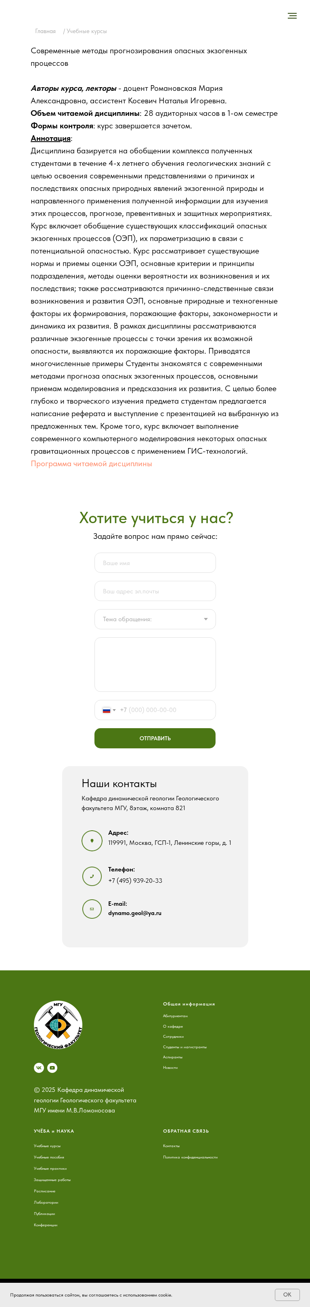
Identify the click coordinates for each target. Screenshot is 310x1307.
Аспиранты (172, 1056)
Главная (45, 31)
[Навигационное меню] (292, 16)
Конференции (45, 1224)
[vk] (39, 1068)
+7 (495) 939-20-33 (135, 880)
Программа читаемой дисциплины (91, 463)
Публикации (44, 1213)
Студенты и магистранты (185, 1046)
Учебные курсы (47, 1145)
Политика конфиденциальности (190, 1156)
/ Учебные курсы (85, 31)
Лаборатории (46, 1202)
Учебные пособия (49, 1156)
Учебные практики (50, 1168)
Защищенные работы (52, 1179)
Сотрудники (173, 1036)
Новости (170, 1067)
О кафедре (173, 1026)
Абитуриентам (175, 1015)
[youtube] (52, 1068)
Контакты (171, 1145)
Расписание (44, 1190)
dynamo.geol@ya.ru (134, 913)
